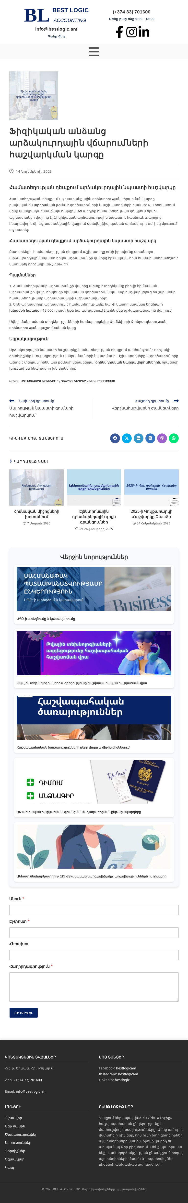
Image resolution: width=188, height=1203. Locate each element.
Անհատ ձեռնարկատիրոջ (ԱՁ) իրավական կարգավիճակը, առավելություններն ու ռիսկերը (91, 876)
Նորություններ (18, 1142)
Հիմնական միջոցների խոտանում (36, 514)
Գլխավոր (13, 1117)
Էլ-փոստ (19, 921)
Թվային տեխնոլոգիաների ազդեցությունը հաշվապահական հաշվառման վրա (82, 683)
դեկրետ (67, 381)
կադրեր (80, 381)
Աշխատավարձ (31, 381)
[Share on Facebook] (115, 438)
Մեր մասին (15, 1126)
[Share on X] (127, 438)
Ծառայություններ (21, 1134)
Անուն (16, 899)
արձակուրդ (50, 381)
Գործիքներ (15, 1150)
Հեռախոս (19, 944)
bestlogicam (126, 1068)
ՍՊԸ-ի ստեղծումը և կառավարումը (46, 618)
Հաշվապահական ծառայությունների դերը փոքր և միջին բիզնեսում (73, 747)
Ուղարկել (23, 1013)
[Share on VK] (150, 438)
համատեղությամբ (101, 381)
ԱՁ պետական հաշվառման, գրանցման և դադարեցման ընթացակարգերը (79, 812)
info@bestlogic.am (56, 28)
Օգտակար (14, 1159)
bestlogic (122, 1080)
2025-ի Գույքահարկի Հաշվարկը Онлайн (151, 514)
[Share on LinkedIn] (138, 438)
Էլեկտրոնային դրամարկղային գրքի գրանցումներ (94, 517)
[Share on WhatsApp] (174, 438)
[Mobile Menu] (94, 51)
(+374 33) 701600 (132, 11)
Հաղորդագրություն (31, 966)
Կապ (9, 1167)
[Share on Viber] (162, 438)
